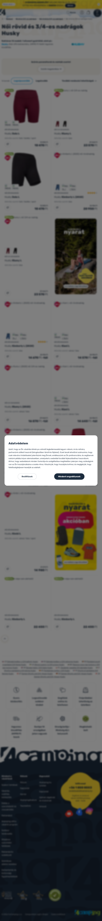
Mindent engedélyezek (69, 476)
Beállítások (27, 476)
